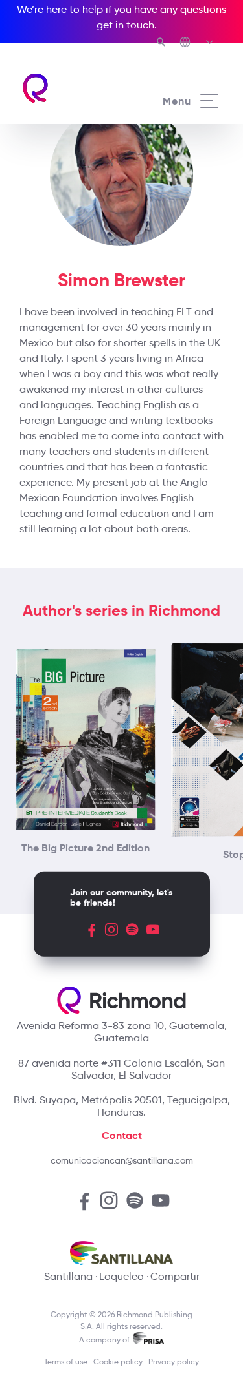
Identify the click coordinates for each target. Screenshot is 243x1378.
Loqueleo (121, 1276)
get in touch (125, 25)
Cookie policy (118, 1361)
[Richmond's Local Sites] (197, 43)
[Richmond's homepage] (71, 88)
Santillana (68, 1276)
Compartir (175, 1276)
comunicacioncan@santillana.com (122, 1160)
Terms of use (65, 1361)
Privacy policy (173, 1361)
